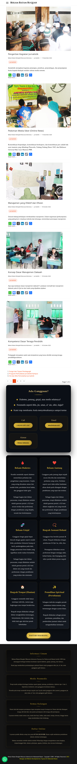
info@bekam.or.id (54, 425)
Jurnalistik (36, 58)
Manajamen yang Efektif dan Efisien (25, 202)
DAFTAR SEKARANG (38, 635)
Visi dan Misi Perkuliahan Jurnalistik (21, 376)
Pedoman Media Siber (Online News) (26, 130)
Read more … (12, 77)
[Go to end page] (24, 381)
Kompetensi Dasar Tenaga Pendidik (25, 341)
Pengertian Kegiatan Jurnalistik (23, 54)
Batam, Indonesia (23, 443)
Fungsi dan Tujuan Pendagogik (20, 371)
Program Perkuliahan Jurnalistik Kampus (23, 374)
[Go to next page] (20, 381)
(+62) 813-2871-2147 (23, 425)
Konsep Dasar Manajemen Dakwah (25, 272)
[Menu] (7, 3)
